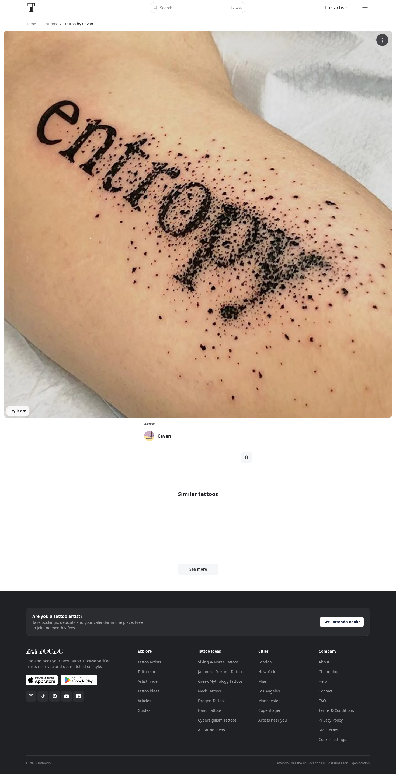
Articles (144, 700)
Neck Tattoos (209, 691)
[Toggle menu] (365, 7)
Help (323, 681)
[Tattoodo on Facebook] (78, 696)
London (265, 661)
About (324, 661)
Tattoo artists (149, 661)
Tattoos (236, 7)
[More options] (382, 40)
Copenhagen (270, 710)
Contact (325, 691)
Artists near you (272, 720)
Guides (144, 710)
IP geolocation (359, 763)
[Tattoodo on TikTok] (42, 696)
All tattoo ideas (211, 729)
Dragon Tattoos (211, 700)
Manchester (269, 700)
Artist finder (148, 681)
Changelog (328, 671)
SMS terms (328, 729)
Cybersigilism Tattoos (217, 720)
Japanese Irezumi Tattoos (221, 671)
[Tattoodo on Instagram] (31, 696)
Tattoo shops (149, 671)
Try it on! (18, 410)
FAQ (322, 700)
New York (266, 671)
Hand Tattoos (210, 710)
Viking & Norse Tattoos (218, 661)
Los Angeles (269, 691)
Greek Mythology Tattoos (220, 681)
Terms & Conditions (336, 710)
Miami (264, 681)
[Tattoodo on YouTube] (66, 696)
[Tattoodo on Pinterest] (54, 696)
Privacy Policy (331, 720)
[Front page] (31, 7)
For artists (337, 7)
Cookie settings (332, 739)
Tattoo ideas (148, 691)
